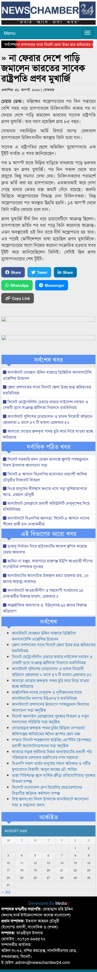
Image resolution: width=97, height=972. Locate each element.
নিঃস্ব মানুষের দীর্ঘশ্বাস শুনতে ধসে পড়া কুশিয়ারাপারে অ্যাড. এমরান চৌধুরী (45, 491)
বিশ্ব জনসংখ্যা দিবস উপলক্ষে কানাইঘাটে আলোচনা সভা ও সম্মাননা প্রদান (50, 802)
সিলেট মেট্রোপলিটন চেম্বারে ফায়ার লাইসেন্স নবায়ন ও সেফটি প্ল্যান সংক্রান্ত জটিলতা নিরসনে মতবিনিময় (45, 405)
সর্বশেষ (48, 621)
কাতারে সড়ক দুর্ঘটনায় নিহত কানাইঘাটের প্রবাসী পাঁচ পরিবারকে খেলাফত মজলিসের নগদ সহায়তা (52, 754)
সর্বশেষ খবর (48, 359)
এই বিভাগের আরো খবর (48, 533)
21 (61, 870)
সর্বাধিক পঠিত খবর (48, 446)
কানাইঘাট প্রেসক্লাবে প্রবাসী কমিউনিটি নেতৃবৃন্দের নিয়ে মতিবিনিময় (46, 506)
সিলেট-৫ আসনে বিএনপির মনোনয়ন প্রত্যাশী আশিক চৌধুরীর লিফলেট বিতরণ (45, 477)
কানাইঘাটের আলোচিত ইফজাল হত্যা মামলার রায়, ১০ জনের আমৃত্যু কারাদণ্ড (46, 578)
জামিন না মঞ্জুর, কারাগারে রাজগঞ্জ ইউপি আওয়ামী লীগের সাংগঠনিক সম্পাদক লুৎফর (48, 564)
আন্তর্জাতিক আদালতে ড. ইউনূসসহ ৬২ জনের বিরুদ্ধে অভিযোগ (45, 608)
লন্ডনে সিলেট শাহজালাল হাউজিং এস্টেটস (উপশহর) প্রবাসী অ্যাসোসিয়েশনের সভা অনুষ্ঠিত (51, 743)
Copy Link (21, 298)
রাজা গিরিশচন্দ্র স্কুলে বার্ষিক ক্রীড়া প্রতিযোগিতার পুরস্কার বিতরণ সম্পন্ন (53, 778)
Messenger (54, 285)
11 (21, 863)
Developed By (48, 903)
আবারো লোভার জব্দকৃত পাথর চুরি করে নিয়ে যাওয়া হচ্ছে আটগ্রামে (48, 434)
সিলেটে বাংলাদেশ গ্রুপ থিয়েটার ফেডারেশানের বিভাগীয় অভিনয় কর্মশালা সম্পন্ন (47, 790)
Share (16, 272)
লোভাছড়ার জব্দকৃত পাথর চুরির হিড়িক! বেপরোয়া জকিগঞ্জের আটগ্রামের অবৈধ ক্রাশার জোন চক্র (48, 731)
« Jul (6, 892)
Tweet (42, 272)
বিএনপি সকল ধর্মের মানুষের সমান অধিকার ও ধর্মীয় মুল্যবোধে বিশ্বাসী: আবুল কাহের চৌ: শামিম (51, 766)
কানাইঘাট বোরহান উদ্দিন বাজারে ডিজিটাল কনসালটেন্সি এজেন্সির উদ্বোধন (47, 375)
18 (21, 870)
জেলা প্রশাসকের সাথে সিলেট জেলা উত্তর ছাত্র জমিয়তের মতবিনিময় (47, 390)
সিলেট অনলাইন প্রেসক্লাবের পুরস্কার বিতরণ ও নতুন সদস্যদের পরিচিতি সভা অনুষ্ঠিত (50, 719)
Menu (10, 32)
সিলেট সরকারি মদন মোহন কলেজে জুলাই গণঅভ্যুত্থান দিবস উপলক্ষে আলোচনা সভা (45, 462)
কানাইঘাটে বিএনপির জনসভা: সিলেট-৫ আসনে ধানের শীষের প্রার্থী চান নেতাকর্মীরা (46, 521)
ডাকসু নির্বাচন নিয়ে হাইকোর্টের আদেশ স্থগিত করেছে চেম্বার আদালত (45, 549)
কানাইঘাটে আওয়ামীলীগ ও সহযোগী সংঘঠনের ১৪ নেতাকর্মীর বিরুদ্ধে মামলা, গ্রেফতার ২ (43, 593)
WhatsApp (19, 285)
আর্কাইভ (48, 816)
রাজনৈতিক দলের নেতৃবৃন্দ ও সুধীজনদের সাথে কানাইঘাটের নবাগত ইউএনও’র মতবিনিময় (47, 695)
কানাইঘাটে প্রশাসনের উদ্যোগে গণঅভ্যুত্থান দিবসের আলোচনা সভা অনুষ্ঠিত (50, 707)
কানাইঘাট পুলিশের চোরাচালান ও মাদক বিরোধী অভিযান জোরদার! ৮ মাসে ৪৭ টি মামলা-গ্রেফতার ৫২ (48, 419)
